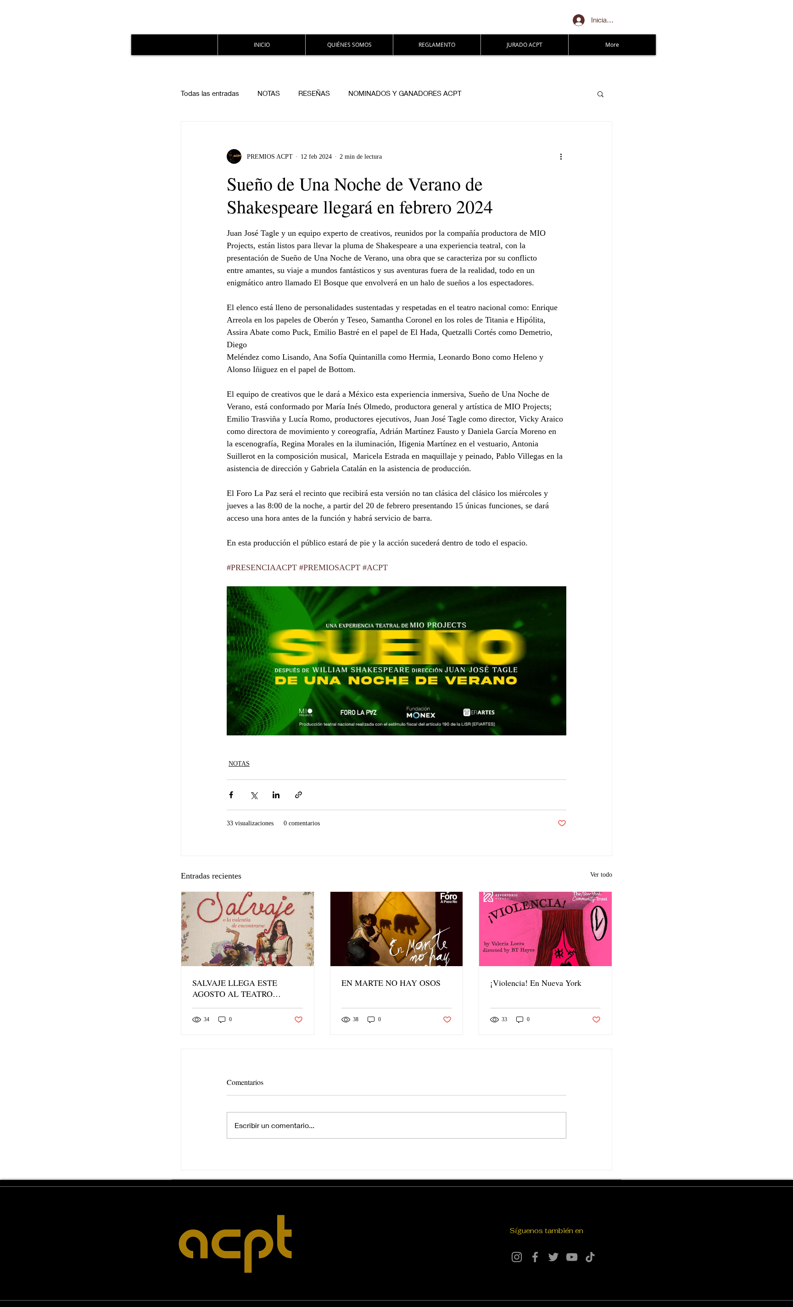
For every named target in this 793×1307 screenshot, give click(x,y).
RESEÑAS (314, 93)
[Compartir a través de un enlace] (298, 794)
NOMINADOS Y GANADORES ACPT (405, 93)
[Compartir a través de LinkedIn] (276, 794)
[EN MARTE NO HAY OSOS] (396, 929)
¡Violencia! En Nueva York (535, 982)
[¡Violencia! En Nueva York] (545, 929)
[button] (600, 93)
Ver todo (601, 874)
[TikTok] (590, 1257)
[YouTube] (572, 1257)
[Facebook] (535, 1257)
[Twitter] (553, 1257)
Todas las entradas (210, 93)
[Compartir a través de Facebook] (231, 794)
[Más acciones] (560, 156)
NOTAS (268, 93)
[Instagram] (517, 1257)
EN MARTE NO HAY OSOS (391, 982)
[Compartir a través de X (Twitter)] (253, 794)
